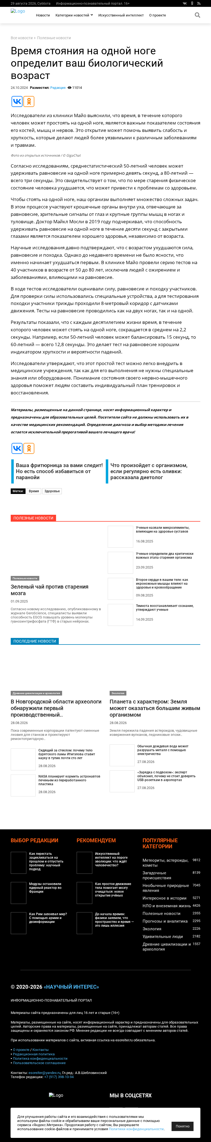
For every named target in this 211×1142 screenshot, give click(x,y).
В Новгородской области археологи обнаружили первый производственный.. (56, 708)
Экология (118, 693)
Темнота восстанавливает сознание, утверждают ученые (165, 608)
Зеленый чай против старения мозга (49, 590)
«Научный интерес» (71, 987)
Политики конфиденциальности (136, 1129)
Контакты (40, 1050)
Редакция (58, 88)
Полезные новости (54, 38)
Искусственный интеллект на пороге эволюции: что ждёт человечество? (111, 859)
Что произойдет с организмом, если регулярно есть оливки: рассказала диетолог (148, 471)
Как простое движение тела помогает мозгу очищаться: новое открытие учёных (113, 889)
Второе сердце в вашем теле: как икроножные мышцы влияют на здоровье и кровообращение (162, 583)
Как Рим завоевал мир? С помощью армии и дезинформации (48, 918)
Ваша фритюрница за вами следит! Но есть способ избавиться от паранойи (59, 471)
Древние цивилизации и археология (36, 693)
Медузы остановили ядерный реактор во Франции (45, 888)
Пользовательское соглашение (39, 1063)
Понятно (183, 1126)
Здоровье (52, 491)
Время (34, 491)
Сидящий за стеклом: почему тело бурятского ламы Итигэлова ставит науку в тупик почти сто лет (66, 754)
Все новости (22, 38)
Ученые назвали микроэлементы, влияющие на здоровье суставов (163, 529)
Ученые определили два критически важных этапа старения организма (164, 555)
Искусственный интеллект (121, 15)
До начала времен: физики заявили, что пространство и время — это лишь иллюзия (114, 920)
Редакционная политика (34, 1054)
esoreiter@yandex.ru (44, 1073)
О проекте (157, 15)
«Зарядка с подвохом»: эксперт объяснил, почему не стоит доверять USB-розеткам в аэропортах (166, 776)
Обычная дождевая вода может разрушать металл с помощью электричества (162, 750)
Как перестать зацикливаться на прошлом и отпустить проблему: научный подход (46, 861)
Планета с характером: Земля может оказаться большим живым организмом (155, 708)
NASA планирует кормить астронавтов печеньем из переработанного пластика (69, 780)
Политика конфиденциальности (40, 1058)
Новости (43, 15)
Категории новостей (72, 15)
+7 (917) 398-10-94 (59, 1077)
